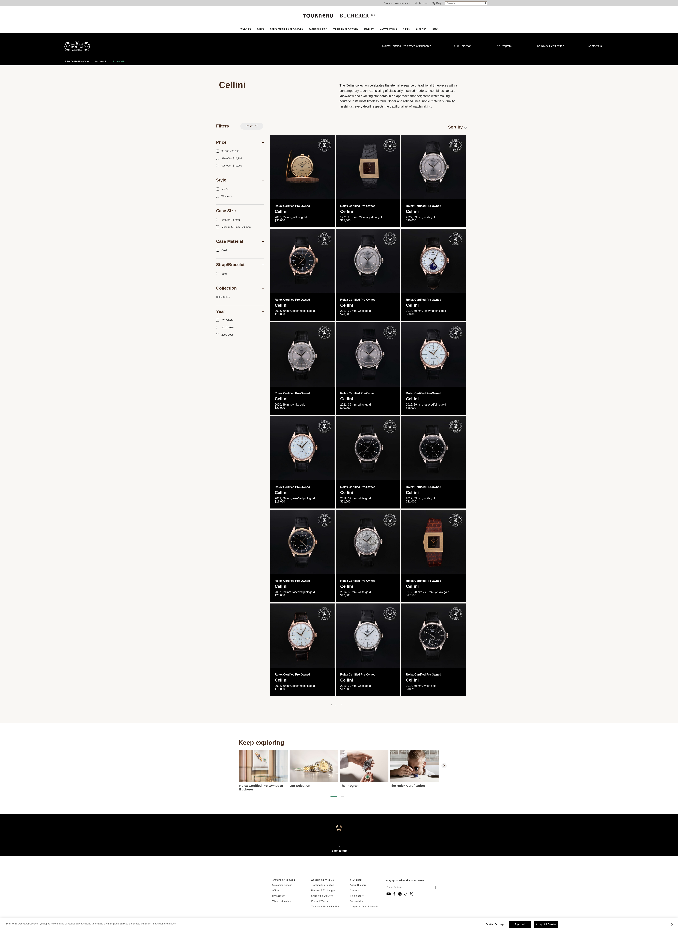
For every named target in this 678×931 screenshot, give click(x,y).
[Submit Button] (434, 887)
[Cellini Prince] (368, 542)
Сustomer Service (282, 885)
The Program (503, 45)
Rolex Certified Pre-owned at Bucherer (406, 45)
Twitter (411, 894)
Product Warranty (321, 901)
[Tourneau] (339, 14)
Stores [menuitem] (388, 3)
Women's (226, 196)
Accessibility (356, 901)
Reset (250, 126)
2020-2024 (227, 320)
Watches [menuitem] (245, 29)
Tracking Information (322, 885)
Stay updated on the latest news (405, 880)
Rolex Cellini (223, 297)
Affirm (275, 890)
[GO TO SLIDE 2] (342, 796)
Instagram (400, 894)
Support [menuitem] (421, 29)
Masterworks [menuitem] (388, 29)
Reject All (520, 924)
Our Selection (462, 45)
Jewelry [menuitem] (369, 29)
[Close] (672, 924)
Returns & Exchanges (323, 890)
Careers (354, 890)
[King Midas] (368, 167)
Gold (224, 250)
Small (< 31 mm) (230, 219)
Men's (224, 189)
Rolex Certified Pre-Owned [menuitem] (287, 29)
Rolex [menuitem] (260, 29)
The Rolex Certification (549, 45)
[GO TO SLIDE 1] (333, 796)
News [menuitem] (435, 29)
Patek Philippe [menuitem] (318, 29)
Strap (224, 273)
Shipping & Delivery (322, 895)
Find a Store (357, 895)
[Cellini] (433, 167)
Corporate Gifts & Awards (364, 906)
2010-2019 (227, 327)
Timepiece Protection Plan (325, 906)
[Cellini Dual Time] (433, 635)
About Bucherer (358, 885)
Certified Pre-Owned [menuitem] (345, 29)
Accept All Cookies (546, 924)
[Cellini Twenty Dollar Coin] (302, 167)
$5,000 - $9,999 (230, 151)
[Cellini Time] (302, 261)
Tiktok (405, 894)
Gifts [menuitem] (406, 29)
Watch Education (281, 901)
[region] (339, 924)
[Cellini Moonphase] (433, 261)
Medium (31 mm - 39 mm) (236, 226)
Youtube (388, 894)
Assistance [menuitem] (401, 3)
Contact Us (595, 45)
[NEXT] (444, 765)
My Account (421, 3)
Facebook (394, 894)
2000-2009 (227, 334)
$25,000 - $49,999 (231, 165)
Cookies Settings (495, 924)
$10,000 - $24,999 (231, 158)
